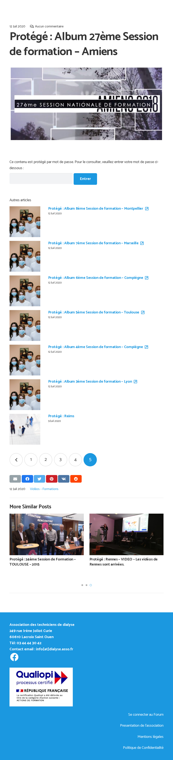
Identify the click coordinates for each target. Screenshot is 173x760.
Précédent (16, 459)
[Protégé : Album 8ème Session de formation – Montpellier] (24, 221)
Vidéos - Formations (44, 489)
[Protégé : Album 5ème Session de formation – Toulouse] (24, 325)
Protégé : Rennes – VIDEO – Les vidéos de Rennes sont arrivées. (123, 561)
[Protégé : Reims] (24, 429)
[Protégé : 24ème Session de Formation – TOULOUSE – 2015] (46, 534)
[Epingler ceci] (51, 479)
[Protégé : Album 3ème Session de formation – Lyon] (24, 394)
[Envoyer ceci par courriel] (15, 479)
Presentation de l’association (142, 725)
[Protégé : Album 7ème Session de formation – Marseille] (24, 256)
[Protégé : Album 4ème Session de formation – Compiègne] (24, 360)
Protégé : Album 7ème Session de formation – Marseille (93, 243)
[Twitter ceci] (39, 479)
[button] (82, 585)
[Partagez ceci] (27, 479)
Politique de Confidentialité (143, 748)
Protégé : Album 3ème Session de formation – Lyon (90, 381)
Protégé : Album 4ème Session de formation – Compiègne (95, 347)
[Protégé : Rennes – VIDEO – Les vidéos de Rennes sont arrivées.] (126, 534)
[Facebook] (14, 657)
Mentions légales (151, 737)
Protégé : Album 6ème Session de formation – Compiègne (95, 278)
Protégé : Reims (61, 416)
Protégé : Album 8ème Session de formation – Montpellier (95, 208)
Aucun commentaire (49, 26)
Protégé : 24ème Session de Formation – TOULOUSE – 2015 (42, 561)
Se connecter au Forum (146, 714)
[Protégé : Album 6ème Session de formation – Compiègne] (24, 290)
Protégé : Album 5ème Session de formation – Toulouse (93, 312)
